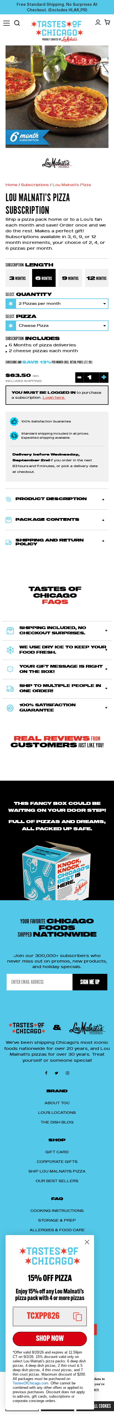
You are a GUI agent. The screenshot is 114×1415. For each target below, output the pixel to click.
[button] (57, 499)
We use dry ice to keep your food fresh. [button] (62, 650)
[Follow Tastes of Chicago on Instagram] (67, 1073)
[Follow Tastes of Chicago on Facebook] (47, 1073)
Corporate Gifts (57, 1161)
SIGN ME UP (90, 982)
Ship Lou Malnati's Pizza (57, 1171)
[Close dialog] (87, 1242)
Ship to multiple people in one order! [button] (60, 688)
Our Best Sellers (57, 1181)
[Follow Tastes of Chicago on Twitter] (57, 1073)
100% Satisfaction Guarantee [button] (47, 708)
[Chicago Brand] (57, 163)
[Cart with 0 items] (107, 22)
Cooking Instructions (57, 1210)
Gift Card (57, 1152)
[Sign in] (98, 22)
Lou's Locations (57, 1112)
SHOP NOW (50, 1339)
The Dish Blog (57, 1122)
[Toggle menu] (6, 20)
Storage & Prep (57, 1220)
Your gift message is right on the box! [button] (61, 669)
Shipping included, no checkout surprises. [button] (52, 630)
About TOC (57, 1103)
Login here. (54, 397)
